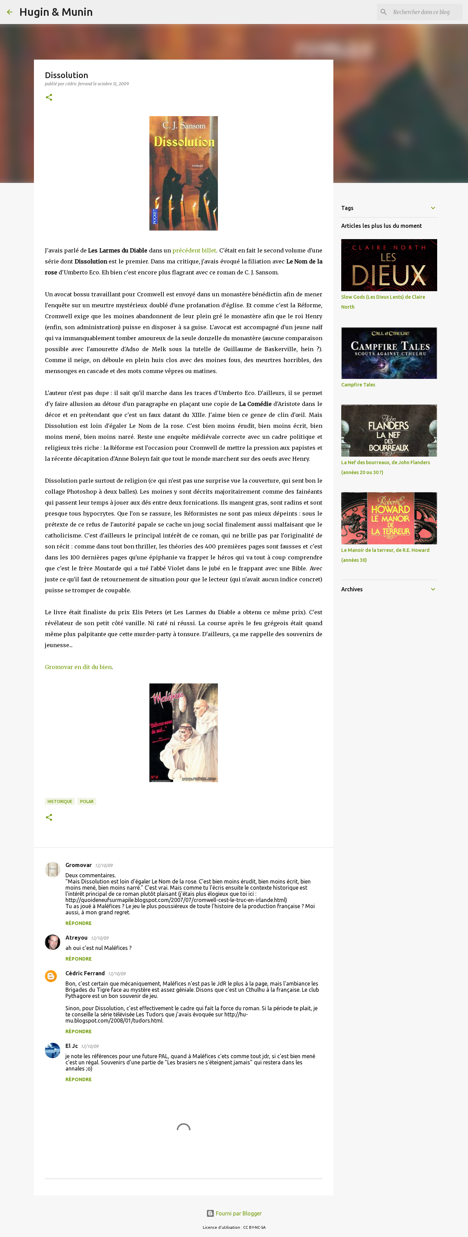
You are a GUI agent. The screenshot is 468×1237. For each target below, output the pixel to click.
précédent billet (194, 250)
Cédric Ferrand (85, 973)
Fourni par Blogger (238, 1213)
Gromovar (78, 865)
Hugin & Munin (56, 11)
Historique (60, 801)
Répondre (78, 923)
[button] (49, 97)
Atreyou (76, 938)
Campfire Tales (358, 384)
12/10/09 (103, 865)
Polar (87, 801)
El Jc (71, 1046)
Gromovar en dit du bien (78, 667)
